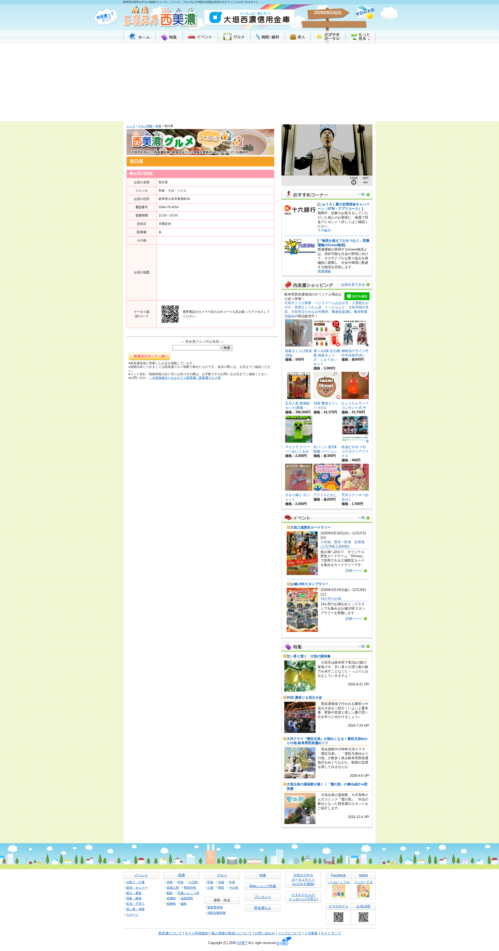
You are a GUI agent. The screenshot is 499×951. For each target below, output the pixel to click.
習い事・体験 (135, 909)
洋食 (221, 882)
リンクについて (289, 933)
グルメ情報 (145, 125)
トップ (131, 125)
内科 (170, 882)
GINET (242, 943)
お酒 (210, 887)
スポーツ (132, 914)
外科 (181, 882)
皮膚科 (171, 898)
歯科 (184, 903)
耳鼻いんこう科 (188, 893)
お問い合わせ (265, 933)
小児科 (193, 882)
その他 (233, 887)
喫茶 (221, 887)
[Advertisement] (249, 82)
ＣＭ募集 (311, 933)
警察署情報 (215, 907)
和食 (158, 125)
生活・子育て (135, 903)
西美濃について (170, 933)
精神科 (171, 903)
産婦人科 (173, 887)
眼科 (170, 893)
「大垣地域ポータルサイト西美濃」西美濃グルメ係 (185, 377)
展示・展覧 (134, 893)
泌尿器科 (187, 898)
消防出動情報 (216, 912)
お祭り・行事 (135, 882)
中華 (232, 882)
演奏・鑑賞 (134, 898)
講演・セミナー (137, 887)
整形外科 (190, 887)
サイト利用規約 (196, 933)
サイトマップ (331, 933)
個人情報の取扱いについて (231, 933)
